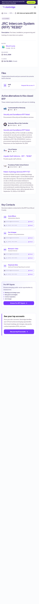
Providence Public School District (18, 165)
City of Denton (12, 149)
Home (5, 13)
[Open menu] (35, 7)
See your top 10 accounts (18, 331)
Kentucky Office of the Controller (18, 123)
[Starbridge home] (8, 7)
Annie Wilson (12, 216)
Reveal (31, 221)
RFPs (11, 13)
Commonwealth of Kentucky (16, 107)
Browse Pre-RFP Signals (17, 303)
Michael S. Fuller (13, 248)
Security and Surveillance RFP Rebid (17, 114)
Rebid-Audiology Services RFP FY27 (17, 172)
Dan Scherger (12, 232)
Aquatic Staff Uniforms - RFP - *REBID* (18, 156)
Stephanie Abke (13, 265)
